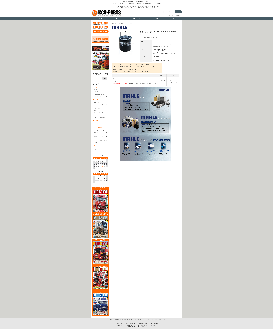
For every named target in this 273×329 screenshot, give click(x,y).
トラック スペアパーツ (99, 123)
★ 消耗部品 (96, 99)
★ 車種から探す (119, 23)
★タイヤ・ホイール (98, 145)
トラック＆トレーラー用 (99, 149)
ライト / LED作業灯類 (99, 140)
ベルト (95, 110)
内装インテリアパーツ (99, 137)
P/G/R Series (132, 23)
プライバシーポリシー (151, 319)
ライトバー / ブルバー (99, 130)
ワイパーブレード (98, 112)
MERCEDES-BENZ (99, 94)
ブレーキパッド (98, 108)
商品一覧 (100, 18)
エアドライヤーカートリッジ (100, 105)
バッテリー (97, 115)
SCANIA (126, 23)
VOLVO (96, 91)
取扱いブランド (140, 319)
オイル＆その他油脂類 (99, 117)
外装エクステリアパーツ (99, 133)
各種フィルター (98, 102)
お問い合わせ (136, 18)
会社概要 (110, 319)
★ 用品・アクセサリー (98, 127)
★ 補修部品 (96, 120)
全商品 (113, 23)
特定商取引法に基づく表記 (128, 319)
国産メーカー (97, 96)
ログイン (173, 18)
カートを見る (155, 18)
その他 (95, 142)
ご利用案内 (118, 18)
